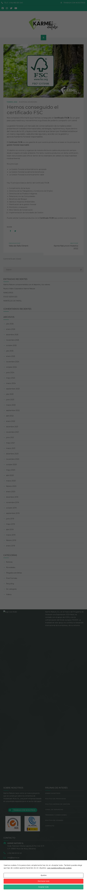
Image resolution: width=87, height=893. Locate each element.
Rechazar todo (43, 881)
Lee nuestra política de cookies (59, 868)
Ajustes (43, 875)
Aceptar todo (43, 887)
